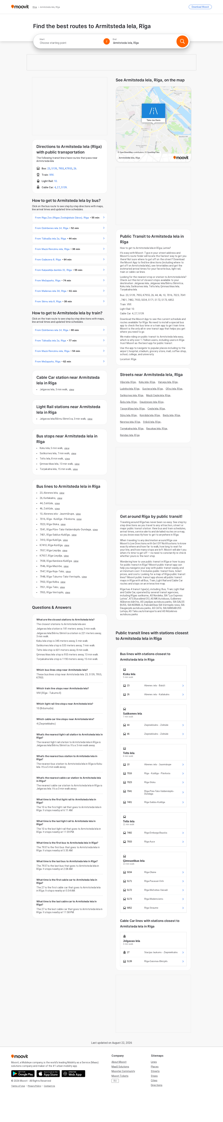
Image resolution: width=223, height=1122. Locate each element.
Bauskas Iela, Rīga (156, 428)
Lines (154, 1062)
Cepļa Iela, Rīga (156, 408)
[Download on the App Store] (48, 1073)
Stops (154, 1076)
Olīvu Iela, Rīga (174, 388)
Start (42, 39)
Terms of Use (18, 1086)
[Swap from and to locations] (106, 41)
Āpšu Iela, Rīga (128, 402)
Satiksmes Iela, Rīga (131, 395)
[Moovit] (20, 7)
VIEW (71, 389)
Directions (156, 1085)
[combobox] (70, 43)
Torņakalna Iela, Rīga (131, 428)
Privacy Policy (34, 1086)
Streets (155, 1071)
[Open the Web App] (73, 1073)
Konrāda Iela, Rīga (150, 415)
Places (155, 1066)
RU (115, 1080)
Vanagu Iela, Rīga (168, 382)
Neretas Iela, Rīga (130, 422)
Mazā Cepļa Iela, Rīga (158, 395)
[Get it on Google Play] (23, 1073)
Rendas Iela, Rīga (130, 435)
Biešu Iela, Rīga (171, 415)
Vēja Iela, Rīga (128, 382)
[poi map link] (153, 124)
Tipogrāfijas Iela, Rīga (132, 408)
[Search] (182, 41)
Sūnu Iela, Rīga (128, 415)
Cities (154, 1080)
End (115, 39)
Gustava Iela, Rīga (152, 388)
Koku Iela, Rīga (147, 382)
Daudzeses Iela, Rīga (151, 402)
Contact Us (49, 1086)
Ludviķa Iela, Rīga (129, 388)
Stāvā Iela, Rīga (152, 422)
